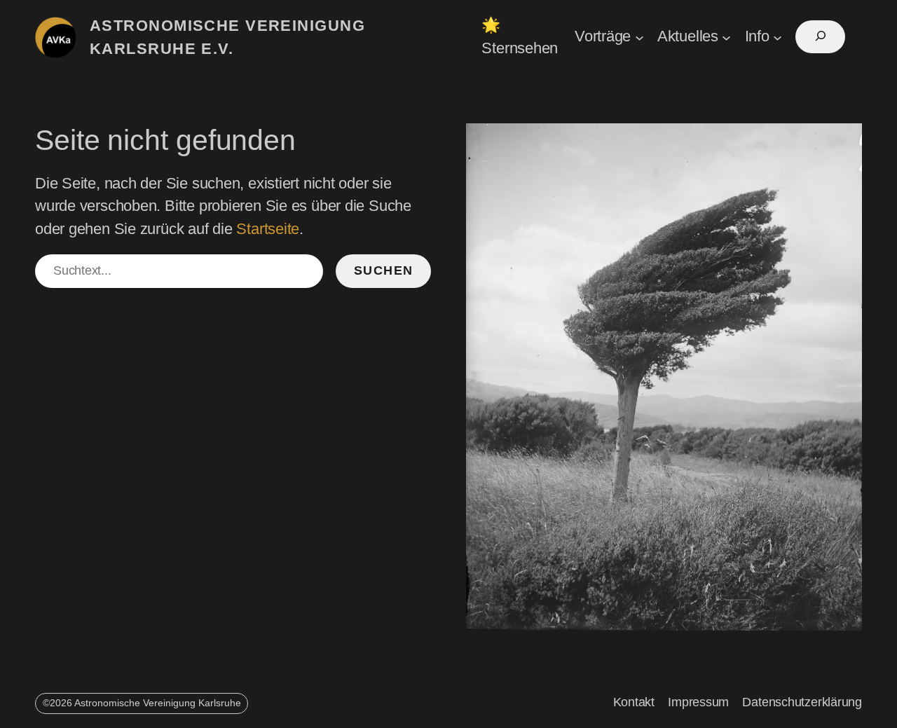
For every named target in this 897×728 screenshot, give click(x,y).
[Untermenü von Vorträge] (639, 36)
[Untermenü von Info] (777, 36)
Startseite (267, 229)
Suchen (383, 270)
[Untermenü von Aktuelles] (726, 36)
